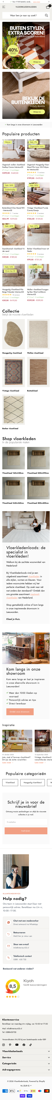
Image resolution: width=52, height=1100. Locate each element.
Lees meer (36, 2)
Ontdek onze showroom (20, 711)
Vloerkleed (10, 782)
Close (26, 1051)
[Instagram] (3, 1045)
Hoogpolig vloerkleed (32, 782)
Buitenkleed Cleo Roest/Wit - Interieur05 (13, 209)
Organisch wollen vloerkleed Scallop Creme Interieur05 (13, 166)
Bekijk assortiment (4, 7)
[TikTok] (30, 1045)
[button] (3, 2)
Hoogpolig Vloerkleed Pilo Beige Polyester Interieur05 (13, 290)
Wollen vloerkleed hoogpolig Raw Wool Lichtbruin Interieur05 (38, 292)
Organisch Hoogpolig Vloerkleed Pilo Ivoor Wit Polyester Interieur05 (38, 167)
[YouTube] (16, 1045)
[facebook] (24, 1045)
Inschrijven (26, 830)
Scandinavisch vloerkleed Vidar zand (13, 250)
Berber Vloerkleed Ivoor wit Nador (38, 250)
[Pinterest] (10, 1045)
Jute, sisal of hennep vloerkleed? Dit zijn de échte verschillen (16, 758)
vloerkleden (33, 576)
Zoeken (46, 15)
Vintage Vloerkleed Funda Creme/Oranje (37, 209)
